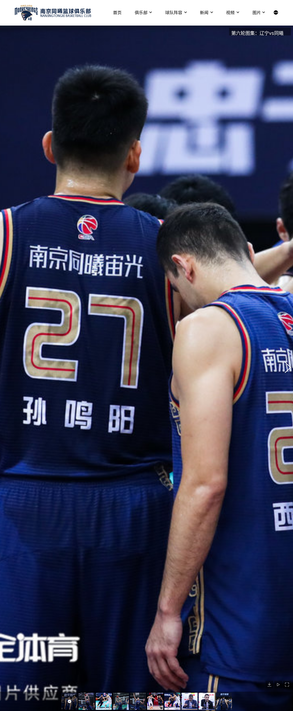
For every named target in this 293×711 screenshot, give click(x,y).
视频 (230, 12)
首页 (117, 12)
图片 (256, 12)
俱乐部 (141, 12)
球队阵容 (173, 12)
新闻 (204, 12)
